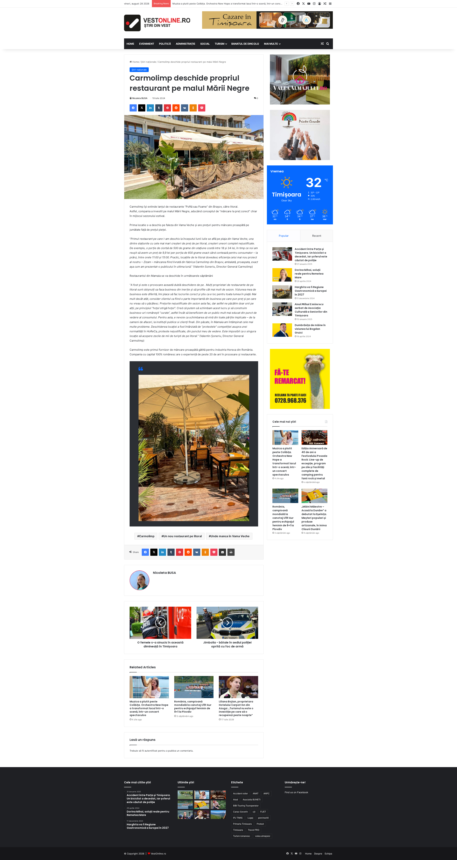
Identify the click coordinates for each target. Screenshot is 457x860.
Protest (260, 823)
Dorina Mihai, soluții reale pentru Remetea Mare (309, 273)
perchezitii (263, 817)
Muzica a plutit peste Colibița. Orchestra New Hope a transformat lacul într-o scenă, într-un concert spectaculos (149, 708)
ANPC (266, 793)
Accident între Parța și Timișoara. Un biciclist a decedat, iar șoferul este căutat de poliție (311, 254)
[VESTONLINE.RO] (157, 23)
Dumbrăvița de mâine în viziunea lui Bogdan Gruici (310, 328)
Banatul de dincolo (245, 43)
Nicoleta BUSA (139, 98)
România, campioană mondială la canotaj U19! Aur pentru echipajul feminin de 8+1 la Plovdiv (192, 707)
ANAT (255, 793)
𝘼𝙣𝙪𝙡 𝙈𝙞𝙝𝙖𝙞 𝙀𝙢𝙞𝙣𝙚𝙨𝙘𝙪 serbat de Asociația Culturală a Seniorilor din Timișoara (311, 309)
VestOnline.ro (158, 853)
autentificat (151, 750)
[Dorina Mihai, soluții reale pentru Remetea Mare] (282, 275)
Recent (316, 235)
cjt (254, 811)
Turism (219, 43)
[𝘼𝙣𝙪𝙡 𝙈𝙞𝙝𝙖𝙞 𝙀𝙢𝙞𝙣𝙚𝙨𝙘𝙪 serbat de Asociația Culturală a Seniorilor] (282, 309)
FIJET (263, 811)
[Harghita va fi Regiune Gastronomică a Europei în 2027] (282, 292)
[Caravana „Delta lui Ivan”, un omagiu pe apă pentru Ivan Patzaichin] (185, 795)
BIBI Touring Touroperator (245, 805)
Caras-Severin (240, 811)
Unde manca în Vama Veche (230, 536)
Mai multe (271, 43)
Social (205, 43)
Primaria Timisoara (242, 823)
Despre (318, 853)
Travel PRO (253, 830)
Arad (235, 799)
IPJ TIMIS (238, 817)
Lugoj (250, 817)
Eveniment (146, 43)
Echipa (328, 853)
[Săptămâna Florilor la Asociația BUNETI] (218, 805)
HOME (130, 43)
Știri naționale (148, 61)
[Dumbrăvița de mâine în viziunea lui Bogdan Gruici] (282, 330)
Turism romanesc (241, 836)
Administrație (185, 43)
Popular (284, 235)
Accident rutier (240, 793)
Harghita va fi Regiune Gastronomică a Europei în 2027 (311, 290)
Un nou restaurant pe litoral (182, 536)
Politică (165, 43)
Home (135, 61)
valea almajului (262, 836)
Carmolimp (146, 536)
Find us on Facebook (296, 792)
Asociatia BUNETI (251, 799)
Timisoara (238, 830)
